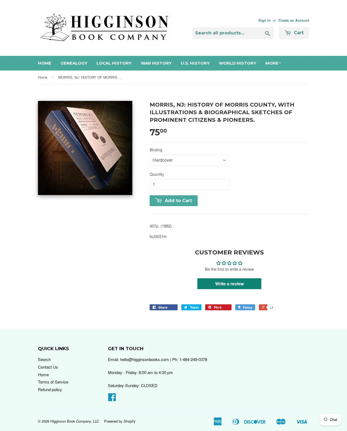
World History (237, 63)
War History (156, 63)
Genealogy (73, 63)
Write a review (229, 283)
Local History (114, 63)
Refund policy (50, 389)
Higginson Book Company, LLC (74, 421)
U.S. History (195, 63)
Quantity (157, 174)
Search (44, 359)
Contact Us (48, 367)
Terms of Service (53, 382)
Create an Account (293, 20)
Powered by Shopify (120, 421)
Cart (298, 32)
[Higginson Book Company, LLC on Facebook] (112, 398)
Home (44, 63)
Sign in (264, 20)
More (271, 63)
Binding (156, 149)
